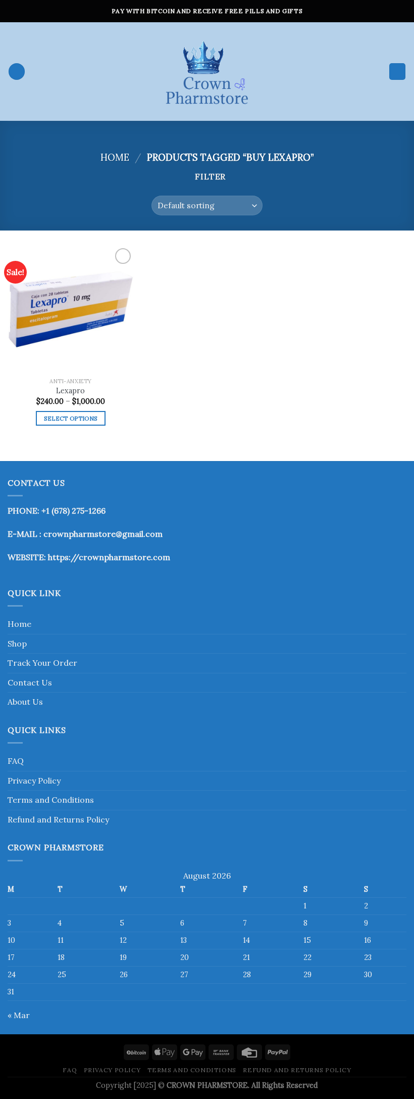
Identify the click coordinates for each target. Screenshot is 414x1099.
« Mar (19, 1015)
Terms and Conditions (51, 800)
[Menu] (17, 71)
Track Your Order (42, 663)
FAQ (16, 761)
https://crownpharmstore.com (109, 557)
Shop (17, 643)
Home (114, 157)
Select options (71, 418)
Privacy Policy (34, 780)
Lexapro (70, 390)
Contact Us (30, 682)
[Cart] (397, 71)
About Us (25, 702)
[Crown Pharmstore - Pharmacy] (207, 71)
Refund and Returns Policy (58, 819)
